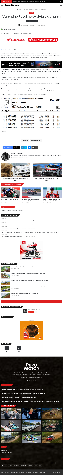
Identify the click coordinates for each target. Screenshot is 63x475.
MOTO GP (23, 9)
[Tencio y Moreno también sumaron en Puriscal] (5, 269)
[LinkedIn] (22, 147)
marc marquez (52, 462)
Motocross (4, 465)
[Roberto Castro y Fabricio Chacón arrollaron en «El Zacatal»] (5, 275)
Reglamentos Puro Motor (6, 452)
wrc (40, 465)
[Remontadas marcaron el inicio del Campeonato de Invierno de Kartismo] (31, 437)
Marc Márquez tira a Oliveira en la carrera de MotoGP (31, 200)
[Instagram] (33, 380)
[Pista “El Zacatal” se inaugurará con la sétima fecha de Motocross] (5, 282)
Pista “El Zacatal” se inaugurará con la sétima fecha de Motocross (29, 280)
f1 (23, 462)
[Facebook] (28, 380)
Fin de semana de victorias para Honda (10, 200)
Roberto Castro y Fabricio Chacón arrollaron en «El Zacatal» (28, 273)
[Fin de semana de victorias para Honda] (10, 192)
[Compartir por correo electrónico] (33, 147)
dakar (20, 462)
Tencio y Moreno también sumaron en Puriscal (24, 267)
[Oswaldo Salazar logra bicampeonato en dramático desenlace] (5, 289)
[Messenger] (29, 147)
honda (37, 462)
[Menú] (2, 6)
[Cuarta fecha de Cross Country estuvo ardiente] (5, 295)
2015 (3, 462)
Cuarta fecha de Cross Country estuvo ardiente (24, 293)
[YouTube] (31, 380)
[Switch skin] (58, 6)
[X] (30, 380)
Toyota (36, 465)
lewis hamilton (43, 462)
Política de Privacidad (5, 455)
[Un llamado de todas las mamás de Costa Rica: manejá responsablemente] (31, 413)
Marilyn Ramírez (24, 25)
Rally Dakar (30, 465)
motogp (25, 140)
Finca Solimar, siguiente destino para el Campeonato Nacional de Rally (28, 1)
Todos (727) (32, 302)
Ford (27, 462)
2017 (11, 462)
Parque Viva (16, 465)
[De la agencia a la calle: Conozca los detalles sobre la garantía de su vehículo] (11, 413)
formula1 (31, 462)
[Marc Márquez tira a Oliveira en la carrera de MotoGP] (31, 192)
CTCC (15, 462)
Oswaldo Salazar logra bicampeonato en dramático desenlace (29, 287)
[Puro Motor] (12, 5)
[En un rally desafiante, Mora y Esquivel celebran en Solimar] (52, 425)
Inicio (19, 9)
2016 (7, 462)
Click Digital (42, 472)
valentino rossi (36, 140)
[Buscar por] (61, 6)
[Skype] (25, 147)
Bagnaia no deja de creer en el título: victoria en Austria (51, 200)
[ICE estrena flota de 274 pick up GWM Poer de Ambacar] (31, 425)
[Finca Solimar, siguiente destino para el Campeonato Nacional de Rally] (52, 437)
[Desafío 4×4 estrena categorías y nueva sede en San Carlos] (52, 413)
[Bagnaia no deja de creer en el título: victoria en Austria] (52, 192)
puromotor (23, 465)
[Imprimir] (36, 147)
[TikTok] (35, 380)
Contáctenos (4, 450)
